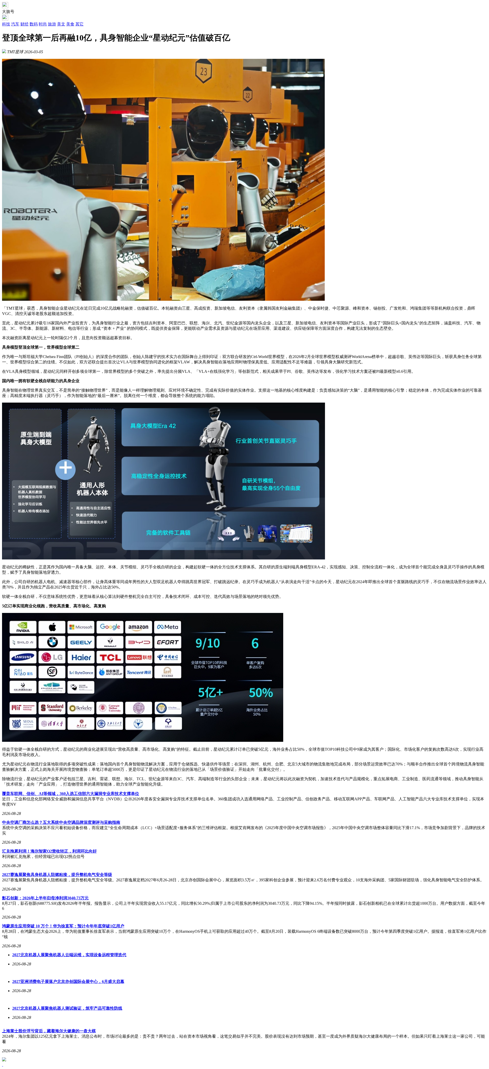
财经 (24, 24)
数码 (34, 24)
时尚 (43, 24)
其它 (79, 24)
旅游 (52, 24)
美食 (70, 24)
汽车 (15, 24)
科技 (6, 24)
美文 (61, 24)
